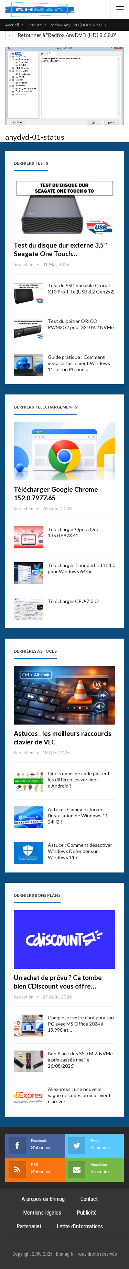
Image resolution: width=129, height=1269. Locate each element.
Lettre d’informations (80, 1226)
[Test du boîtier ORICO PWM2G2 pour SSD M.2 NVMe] (28, 329)
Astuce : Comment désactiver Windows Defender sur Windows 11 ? (80, 851)
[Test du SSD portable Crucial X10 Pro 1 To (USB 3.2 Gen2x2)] (28, 293)
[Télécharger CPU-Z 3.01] (28, 609)
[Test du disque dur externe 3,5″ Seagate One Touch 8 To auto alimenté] (64, 207)
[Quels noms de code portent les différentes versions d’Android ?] (28, 781)
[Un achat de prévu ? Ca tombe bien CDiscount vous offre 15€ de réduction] (64, 939)
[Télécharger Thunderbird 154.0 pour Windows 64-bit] (28, 573)
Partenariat (29, 1226)
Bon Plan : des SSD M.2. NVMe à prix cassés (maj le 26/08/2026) (80, 1060)
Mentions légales (42, 1212)
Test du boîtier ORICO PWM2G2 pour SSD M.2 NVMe (81, 324)
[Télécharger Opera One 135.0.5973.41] (28, 537)
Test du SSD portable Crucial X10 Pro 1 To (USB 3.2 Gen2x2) (81, 288)
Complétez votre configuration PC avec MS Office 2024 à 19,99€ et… (81, 1024)
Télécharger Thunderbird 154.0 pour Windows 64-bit (81, 568)
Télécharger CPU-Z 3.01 (74, 601)
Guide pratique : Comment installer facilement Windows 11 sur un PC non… (79, 363)
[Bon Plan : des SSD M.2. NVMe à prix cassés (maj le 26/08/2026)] (28, 1061)
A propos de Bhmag (43, 1198)
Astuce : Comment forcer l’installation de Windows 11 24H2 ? (78, 815)
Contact (89, 1198)
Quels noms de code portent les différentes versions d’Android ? (79, 779)
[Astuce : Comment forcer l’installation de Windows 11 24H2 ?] (28, 817)
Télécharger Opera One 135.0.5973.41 (73, 532)
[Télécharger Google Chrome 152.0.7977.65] (64, 451)
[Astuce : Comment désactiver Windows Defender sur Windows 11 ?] (28, 853)
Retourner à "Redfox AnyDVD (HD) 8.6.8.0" (67, 35)
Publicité (86, 1212)
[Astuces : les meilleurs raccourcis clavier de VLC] (64, 695)
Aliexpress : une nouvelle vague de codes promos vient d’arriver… (79, 1095)
